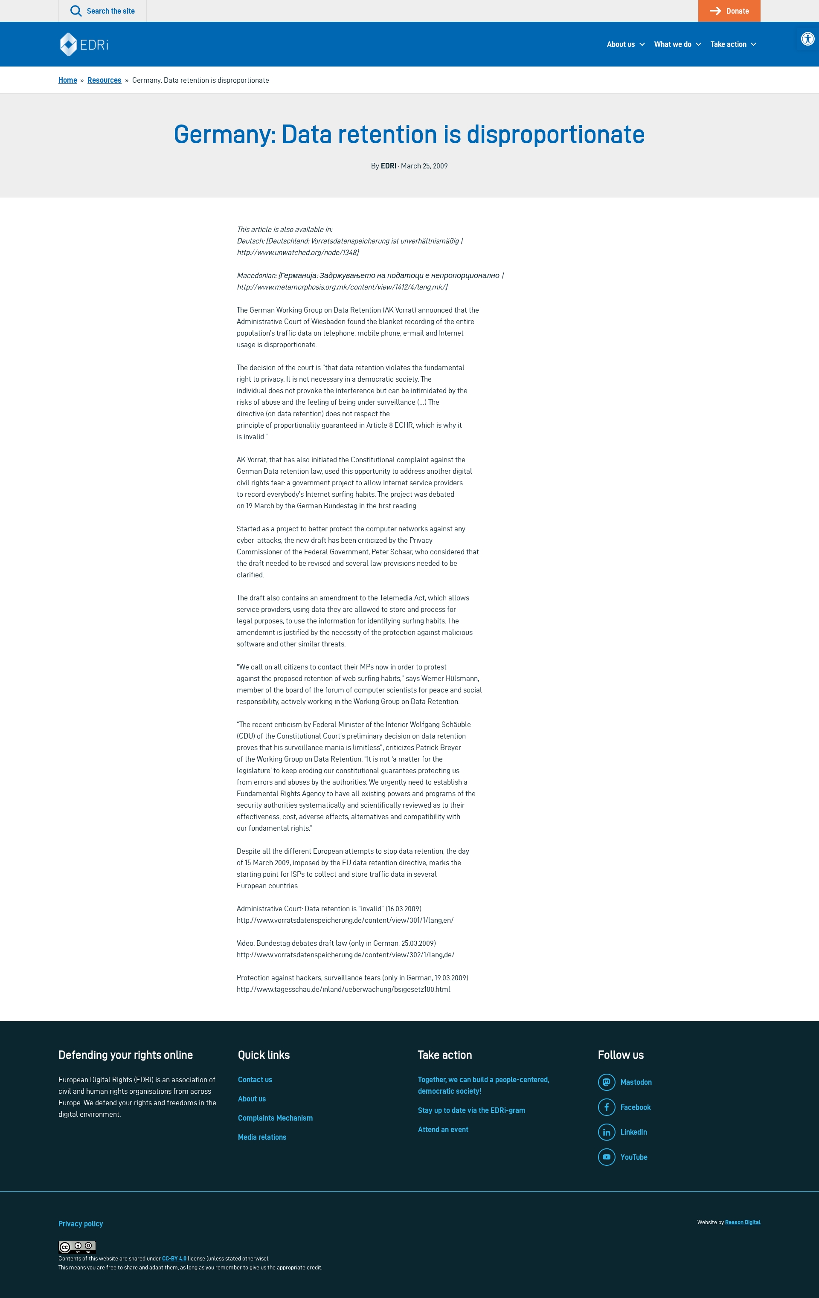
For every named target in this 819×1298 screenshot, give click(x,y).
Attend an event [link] (443, 1129)
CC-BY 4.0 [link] (174, 1258)
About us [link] (621, 44)
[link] (808, 39)
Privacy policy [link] (80, 1224)
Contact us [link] (255, 1079)
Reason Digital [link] (743, 1222)
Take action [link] (728, 44)
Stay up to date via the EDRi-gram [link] (472, 1110)
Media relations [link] (262, 1137)
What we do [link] (672, 44)
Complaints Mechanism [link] (275, 1118)
